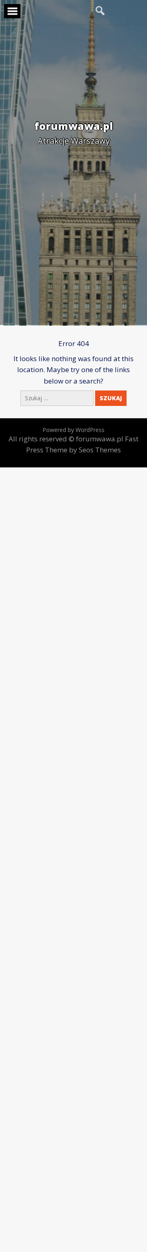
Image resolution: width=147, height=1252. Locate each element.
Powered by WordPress (73, 430)
